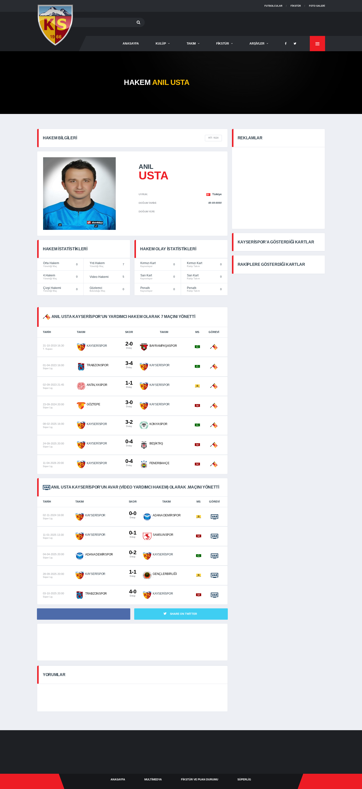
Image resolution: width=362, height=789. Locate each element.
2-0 (129, 345)
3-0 (129, 403)
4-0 (132, 592)
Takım (191, 43)
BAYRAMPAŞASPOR (163, 345)
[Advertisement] (235, 23)
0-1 (132, 534)
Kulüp (161, 43)
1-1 (129, 384)
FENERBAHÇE (159, 463)
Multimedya (153, 779)
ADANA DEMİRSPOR (167, 515)
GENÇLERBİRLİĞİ (165, 574)
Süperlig (244, 779)
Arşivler (256, 43)
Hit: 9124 (213, 138)
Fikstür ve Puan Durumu (199, 779)
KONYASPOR (158, 424)
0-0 (132, 514)
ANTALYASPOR (97, 385)
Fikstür (296, 6)
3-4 (129, 364)
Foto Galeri (317, 6)
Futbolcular (273, 6)
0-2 (132, 553)
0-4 (129, 442)
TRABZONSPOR (97, 365)
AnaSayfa (131, 43)
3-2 (129, 423)
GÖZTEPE (93, 404)
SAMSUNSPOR (163, 535)
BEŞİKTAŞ (156, 443)
